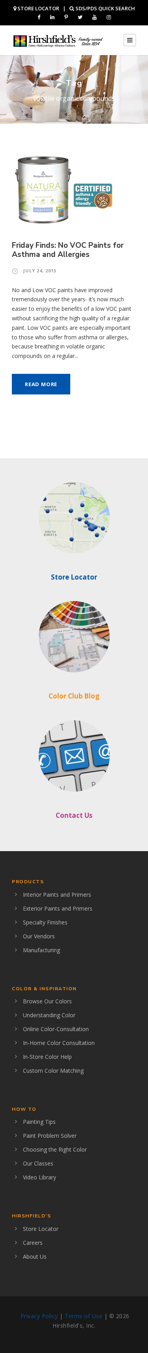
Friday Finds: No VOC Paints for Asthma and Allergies (68, 250)
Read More (41, 384)
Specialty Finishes (45, 922)
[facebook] (38, 17)
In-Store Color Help (47, 1056)
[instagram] (109, 17)
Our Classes (38, 1163)
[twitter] (80, 17)
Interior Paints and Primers (57, 894)
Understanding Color (49, 1015)
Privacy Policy (39, 1316)
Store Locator (74, 577)
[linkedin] (52, 17)
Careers (33, 1242)
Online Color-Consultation (56, 1029)
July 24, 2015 (39, 271)
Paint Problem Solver (50, 1135)
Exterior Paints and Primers (57, 908)
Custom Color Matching (53, 1070)
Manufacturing (41, 950)
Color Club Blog (74, 695)
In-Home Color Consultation (59, 1043)
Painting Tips (39, 1121)
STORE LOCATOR (37, 8)
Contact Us (74, 815)
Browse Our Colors (47, 1001)
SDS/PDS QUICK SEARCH (104, 8)
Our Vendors (39, 936)
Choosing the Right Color (55, 1149)
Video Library (39, 1177)
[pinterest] (66, 17)
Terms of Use (83, 1316)
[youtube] (94, 17)
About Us (35, 1256)
